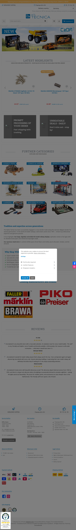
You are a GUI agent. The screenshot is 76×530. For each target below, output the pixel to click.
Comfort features (28, 265)
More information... (40, 253)
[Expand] (54, 262)
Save (32, 278)
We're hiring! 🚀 (74, 414)
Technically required (29, 262)
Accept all (25, 278)
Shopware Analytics (29, 268)
